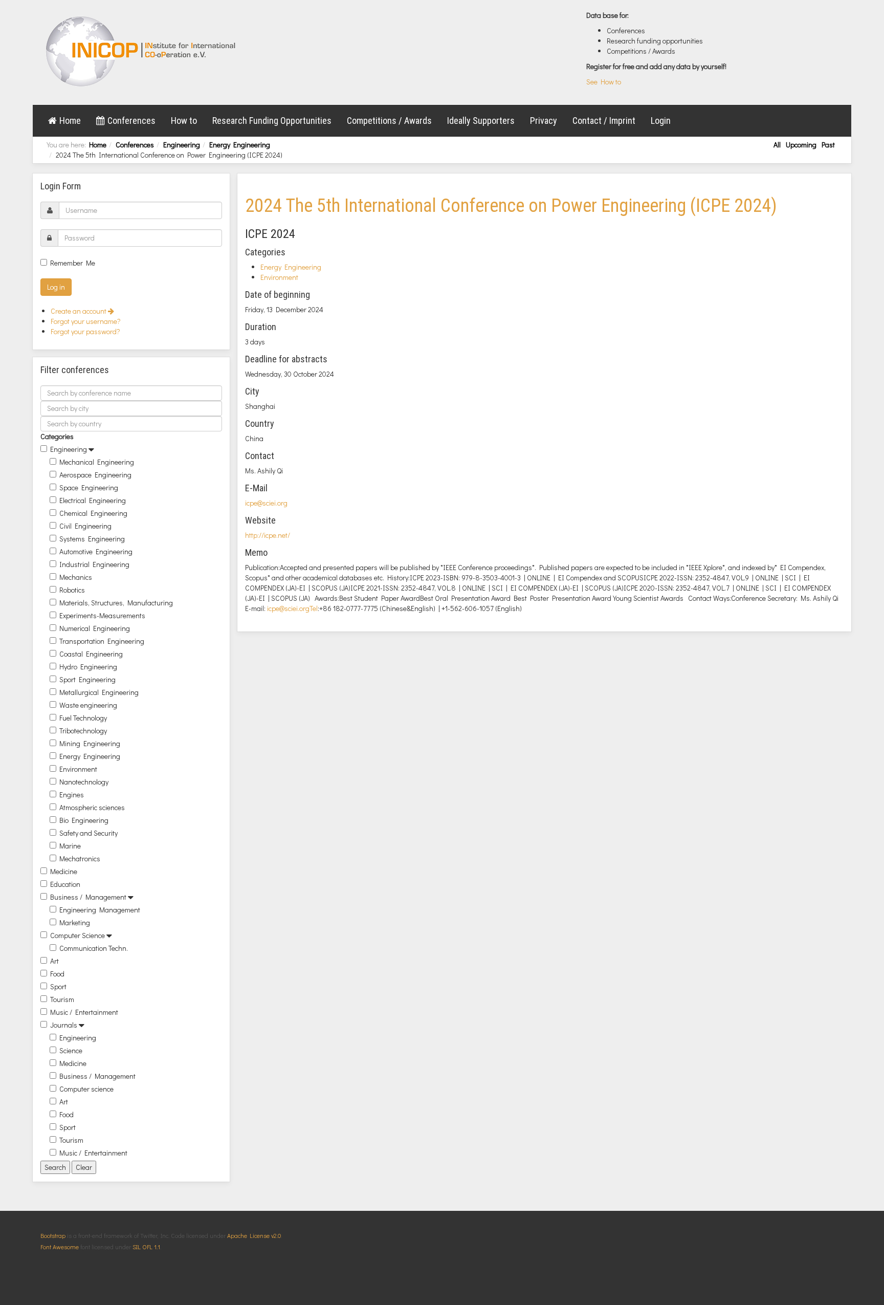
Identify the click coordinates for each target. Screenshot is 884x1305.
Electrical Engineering (92, 500)
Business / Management (88, 897)
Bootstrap (52, 1235)
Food (57, 973)
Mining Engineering (89, 743)
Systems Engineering (92, 538)
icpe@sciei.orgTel (292, 608)
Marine (70, 846)
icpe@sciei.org (266, 503)
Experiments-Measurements (102, 615)
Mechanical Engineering (96, 462)
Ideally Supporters (481, 120)
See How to (603, 81)
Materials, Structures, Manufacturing (116, 602)
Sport (58, 986)
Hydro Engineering (88, 666)
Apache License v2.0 (254, 1235)
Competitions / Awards (389, 120)
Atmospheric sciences (92, 807)
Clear (84, 1167)
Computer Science (77, 935)
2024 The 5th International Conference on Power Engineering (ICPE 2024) (511, 205)
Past (828, 144)
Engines (71, 794)
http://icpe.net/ (267, 535)
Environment (78, 769)
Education (65, 884)
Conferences (131, 120)
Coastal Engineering (91, 654)
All (777, 144)
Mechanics (75, 577)
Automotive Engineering (95, 551)
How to (184, 120)
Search (55, 1167)
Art (54, 961)
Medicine (63, 871)
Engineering (181, 144)
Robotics (72, 590)
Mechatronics (79, 858)
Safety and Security (88, 833)
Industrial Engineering (94, 564)
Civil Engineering (85, 526)
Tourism (62, 999)
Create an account (79, 311)
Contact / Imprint (603, 120)
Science (70, 1050)
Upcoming (801, 144)
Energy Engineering (239, 144)
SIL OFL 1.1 (146, 1247)
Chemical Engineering (93, 513)
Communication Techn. (93, 948)
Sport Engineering (87, 679)
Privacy (543, 120)
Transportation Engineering (101, 641)
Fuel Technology (83, 718)
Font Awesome (59, 1247)
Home (70, 120)
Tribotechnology (83, 730)
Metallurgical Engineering (99, 692)
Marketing (74, 922)
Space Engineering (88, 487)
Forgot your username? (86, 321)
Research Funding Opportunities (272, 120)
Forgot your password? (85, 331)
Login (661, 120)
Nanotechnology (83, 782)
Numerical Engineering (94, 628)
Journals (63, 1025)
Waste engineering (88, 705)
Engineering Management (99, 910)
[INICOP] (141, 51)
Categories (57, 436)
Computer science (86, 1089)
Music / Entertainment (84, 1012)
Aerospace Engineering (95, 475)
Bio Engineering (83, 820)
